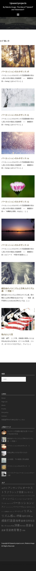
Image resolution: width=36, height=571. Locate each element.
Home (3, 398)
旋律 (23, 520)
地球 (24, 516)
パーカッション (22, 503)
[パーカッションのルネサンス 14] (18, 143)
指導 (18, 520)
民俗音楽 (9, 526)
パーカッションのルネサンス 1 (18, 446)
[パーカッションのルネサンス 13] (18, 186)
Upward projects (18, 3)
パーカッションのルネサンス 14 (15, 158)
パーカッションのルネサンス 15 (15, 115)
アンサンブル (15, 487)
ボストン (30, 507)
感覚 (4, 520)
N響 (2, 488)
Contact (4, 416)
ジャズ (9, 495)
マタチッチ (11, 511)
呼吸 (19, 515)
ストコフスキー (21, 495)
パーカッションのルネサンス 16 (15, 71)
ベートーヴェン (20, 507)
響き (19, 530)
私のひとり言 (7, 334)
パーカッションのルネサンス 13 (15, 201)
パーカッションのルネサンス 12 (15, 245)
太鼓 (28, 516)
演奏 (17, 525)
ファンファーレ (9, 507)
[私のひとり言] (18, 319)
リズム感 (7, 516)
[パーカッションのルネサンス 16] (18, 56)
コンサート (28, 492)
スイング (14, 495)
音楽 (28, 525)
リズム (28, 511)
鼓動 (23, 530)
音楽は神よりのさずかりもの (17, 452)
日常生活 (30, 520)
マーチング (19, 511)
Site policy (4, 412)
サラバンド (4, 495)
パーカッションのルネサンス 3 (18, 466)
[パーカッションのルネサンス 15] (18, 99)
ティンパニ (8, 498)
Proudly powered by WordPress (11, 564)
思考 (32, 516)
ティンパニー (19, 499)
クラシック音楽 (15, 492)
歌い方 (3, 526)
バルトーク (9, 503)
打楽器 (11, 520)
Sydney (30, 564)
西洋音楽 (23, 526)
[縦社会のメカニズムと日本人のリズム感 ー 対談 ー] (18, 273)
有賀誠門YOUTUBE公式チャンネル (13, 420)
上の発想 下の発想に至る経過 (18, 459)
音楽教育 (11, 530)
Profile (3, 409)
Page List (4, 402)
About (3, 405)
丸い (14, 516)
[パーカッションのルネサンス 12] (18, 229)
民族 (12, 526)
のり (5, 488)
